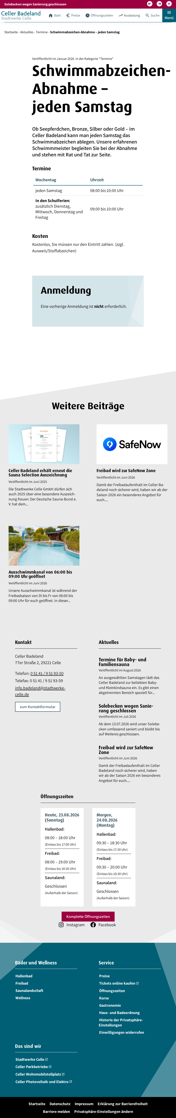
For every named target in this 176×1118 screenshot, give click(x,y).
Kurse (104, 998)
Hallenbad (23, 975)
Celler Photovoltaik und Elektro (43, 1081)
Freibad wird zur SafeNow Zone (126, 470)
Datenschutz (60, 1103)
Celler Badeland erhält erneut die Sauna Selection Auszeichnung (40, 472)
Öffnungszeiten (112, 990)
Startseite (11, 32)
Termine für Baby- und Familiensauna (122, 662)
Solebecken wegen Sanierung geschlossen (126, 708)
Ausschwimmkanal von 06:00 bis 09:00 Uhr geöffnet (40, 574)
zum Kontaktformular (38, 706)
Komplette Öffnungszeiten (88, 916)
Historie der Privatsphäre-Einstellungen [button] (121, 1022)
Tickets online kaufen (119, 983)
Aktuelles (26, 32)
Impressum (84, 1103)
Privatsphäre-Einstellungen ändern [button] (103, 1111)
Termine (42, 32)
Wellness (22, 997)
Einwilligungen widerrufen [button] (121, 1032)
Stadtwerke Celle (31, 1059)
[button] (149, 3)
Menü (169, 15)
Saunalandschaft (29, 990)
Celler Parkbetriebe (33, 1066)
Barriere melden (56, 1111)
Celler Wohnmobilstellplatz (40, 1074)
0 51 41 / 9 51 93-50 (47, 673)
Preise (104, 975)
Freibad (21, 983)
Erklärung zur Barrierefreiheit (123, 1103)
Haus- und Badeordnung (119, 1012)
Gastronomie (110, 1005)
